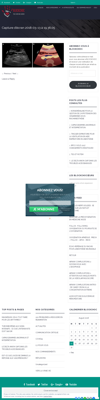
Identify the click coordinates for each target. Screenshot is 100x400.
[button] (50, 190)
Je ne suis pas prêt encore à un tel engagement (65, 209)
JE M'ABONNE (43, 209)
